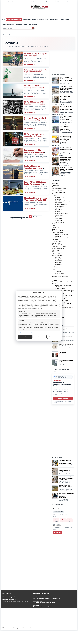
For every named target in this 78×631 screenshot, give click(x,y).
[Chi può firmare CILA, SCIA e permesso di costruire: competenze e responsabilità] (55, 496)
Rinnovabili (53, 22)
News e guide (40, 19)
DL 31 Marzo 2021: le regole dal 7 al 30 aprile (35, 55)
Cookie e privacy (37, 601)
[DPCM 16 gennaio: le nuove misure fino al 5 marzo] (13, 139)
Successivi (38, 216)
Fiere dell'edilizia (33, 24)
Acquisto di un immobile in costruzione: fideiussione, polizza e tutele (66, 478)
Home (4, 1)
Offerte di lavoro (60, 192)
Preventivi (60, 22)
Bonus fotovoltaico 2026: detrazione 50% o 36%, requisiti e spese (66, 79)
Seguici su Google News (62, 1)
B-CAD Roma (57, 509)
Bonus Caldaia (59, 202)
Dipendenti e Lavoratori (59, 246)
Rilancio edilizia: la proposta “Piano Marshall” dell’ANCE (35, 199)
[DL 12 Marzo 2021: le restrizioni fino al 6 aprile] (13, 91)
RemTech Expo (57, 525)
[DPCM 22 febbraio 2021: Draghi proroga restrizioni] (13, 107)
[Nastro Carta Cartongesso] (55, 346)
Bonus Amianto (59, 197)
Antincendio (55, 185)
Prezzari (47, 22)
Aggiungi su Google (63, 398)
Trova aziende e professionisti (13, 19)
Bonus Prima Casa (60, 211)
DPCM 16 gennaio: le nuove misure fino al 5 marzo (35, 135)
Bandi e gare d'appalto (21, 24)
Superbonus (58, 220)
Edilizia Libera (56, 250)
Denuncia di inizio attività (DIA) (64, 295)
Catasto (54, 229)
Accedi (72, 1)
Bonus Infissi (59, 208)
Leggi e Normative (53, 19)
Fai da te (14, 22)
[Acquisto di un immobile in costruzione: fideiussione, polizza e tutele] (55, 479)
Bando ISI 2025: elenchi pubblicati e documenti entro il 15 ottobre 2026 (65, 462)
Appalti (54, 187)
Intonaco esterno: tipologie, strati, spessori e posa (66, 469)
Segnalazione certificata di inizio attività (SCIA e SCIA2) (62, 302)
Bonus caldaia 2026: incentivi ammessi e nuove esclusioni (65, 128)
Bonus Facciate (59, 206)
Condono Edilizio (57, 241)
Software (58, 236)
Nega (39, 336)
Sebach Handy (62, 352)
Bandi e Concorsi (57, 190)
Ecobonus (58, 217)
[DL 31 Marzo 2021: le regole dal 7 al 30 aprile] (13, 59)
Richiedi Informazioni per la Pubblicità (12, 615)
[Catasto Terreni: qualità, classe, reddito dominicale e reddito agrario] (55, 488)
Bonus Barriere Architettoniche (64, 201)
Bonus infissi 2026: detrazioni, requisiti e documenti (66, 98)
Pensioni (54, 280)
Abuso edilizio (56, 183)
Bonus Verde (59, 215)
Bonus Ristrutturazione (61, 213)
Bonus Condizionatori (61, 204)
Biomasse (58, 257)
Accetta (25, 336)
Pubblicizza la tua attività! (8, 24)
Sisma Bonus (59, 218)
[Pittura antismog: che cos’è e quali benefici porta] (13, 75)
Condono (24, 22)
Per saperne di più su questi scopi (27, 332)
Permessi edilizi (40, 22)
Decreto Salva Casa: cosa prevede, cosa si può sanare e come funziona (66, 150)
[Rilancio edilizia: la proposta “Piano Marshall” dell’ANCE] (13, 203)
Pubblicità (53, 1)
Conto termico (56, 243)
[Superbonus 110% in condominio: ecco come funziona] (13, 155)
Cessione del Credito (58, 231)
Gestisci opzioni (53, 337)
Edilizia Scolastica (57, 252)
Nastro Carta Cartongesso (66, 344)
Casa (46, 19)
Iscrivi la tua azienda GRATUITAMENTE (16, 1)
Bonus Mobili (59, 210)
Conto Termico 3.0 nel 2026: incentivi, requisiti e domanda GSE (66, 88)
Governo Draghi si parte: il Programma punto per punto (35, 119)
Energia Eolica (59, 259)
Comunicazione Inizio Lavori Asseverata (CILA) (63, 292)
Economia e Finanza (64, 19)
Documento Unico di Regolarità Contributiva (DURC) (64, 297)
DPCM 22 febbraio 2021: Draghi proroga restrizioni (34, 103)
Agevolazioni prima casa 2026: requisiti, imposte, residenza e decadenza (66, 160)
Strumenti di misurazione (62, 238)
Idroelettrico (58, 264)
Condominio (31, 22)
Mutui (53, 275)
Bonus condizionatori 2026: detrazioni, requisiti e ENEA (66, 118)
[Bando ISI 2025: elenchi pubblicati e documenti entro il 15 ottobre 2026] (55, 463)
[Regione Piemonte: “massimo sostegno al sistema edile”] (13, 171)
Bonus (19, 22)
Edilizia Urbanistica (57, 253)
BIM (53, 194)
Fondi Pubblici (56, 268)
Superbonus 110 (59, 222)
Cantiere (54, 224)
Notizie (54, 278)
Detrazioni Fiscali (6, 22)
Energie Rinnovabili (57, 255)
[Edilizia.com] (39, 6)
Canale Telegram (44, 1)
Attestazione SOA (60, 288)
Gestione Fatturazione (61, 234)
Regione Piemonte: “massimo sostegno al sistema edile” (33, 168)
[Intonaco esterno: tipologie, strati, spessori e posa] (55, 471)
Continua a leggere (29, 64)
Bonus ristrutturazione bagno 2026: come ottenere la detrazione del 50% (66, 109)
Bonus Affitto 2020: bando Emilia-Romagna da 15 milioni (35, 184)
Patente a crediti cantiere (62, 300)
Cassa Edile (55, 227)
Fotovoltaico (59, 260)
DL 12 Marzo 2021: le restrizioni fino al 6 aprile (34, 87)
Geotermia (58, 262)
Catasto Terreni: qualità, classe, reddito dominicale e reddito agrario (66, 487)
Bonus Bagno (59, 199)
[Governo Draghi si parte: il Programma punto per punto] (13, 123)
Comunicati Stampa (57, 232)
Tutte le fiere (57, 532)
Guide (53, 269)
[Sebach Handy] (55, 354)
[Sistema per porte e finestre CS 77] (55, 362)
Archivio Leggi (59, 273)
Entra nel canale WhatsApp (33, 1)
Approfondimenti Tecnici (59, 188)
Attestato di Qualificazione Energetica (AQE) (62, 285)
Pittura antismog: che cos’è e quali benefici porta (35, 71)
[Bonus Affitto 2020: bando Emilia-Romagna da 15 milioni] (13, 187)
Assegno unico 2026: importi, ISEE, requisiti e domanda (66, 169)
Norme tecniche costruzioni (60, 276)
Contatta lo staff (6, 621)
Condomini (55, 239)
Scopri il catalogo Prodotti (29, 19)
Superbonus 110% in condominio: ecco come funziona (34, 152)
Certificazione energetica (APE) (64, 290)
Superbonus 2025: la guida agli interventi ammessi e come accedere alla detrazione (65, 139)
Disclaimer (36, 605)
